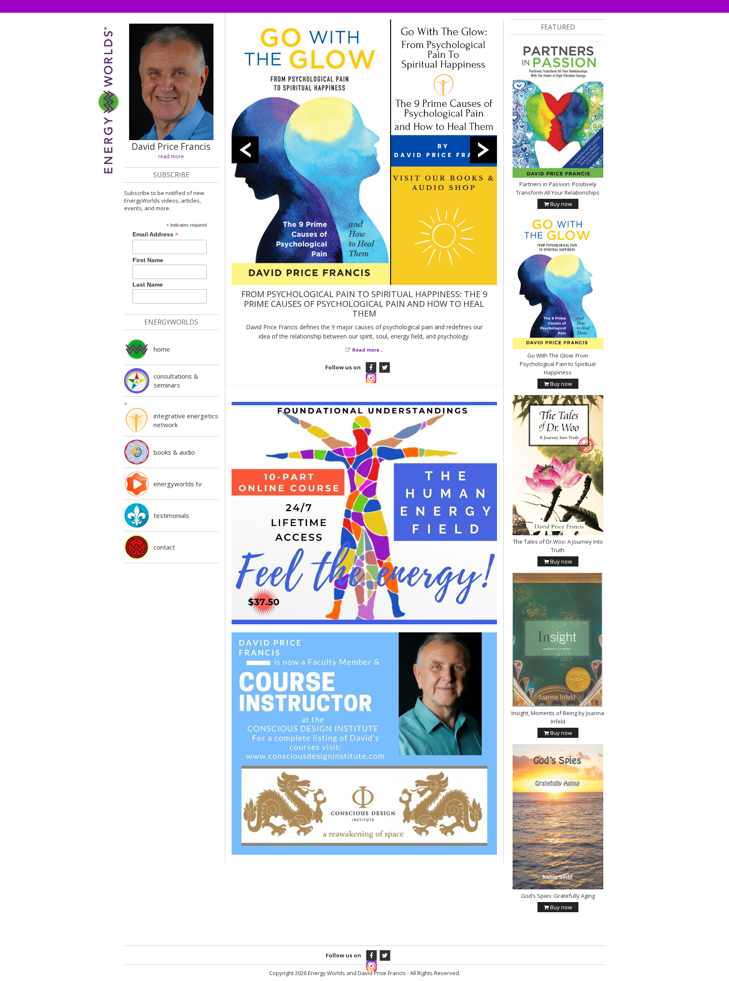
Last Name (147, 284)
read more (171, 156)
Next (483, 148)
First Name (147, 260)
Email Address (155, 234)
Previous (245, 148)
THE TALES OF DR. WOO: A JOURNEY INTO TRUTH (364, 294)
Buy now (560, 204)
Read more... (367, 339)
